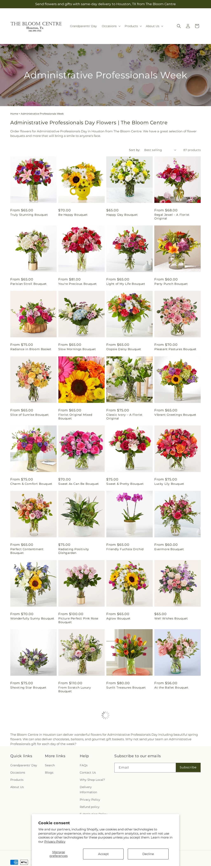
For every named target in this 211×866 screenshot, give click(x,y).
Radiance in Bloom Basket (30, 349)
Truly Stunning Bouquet (29, 215)
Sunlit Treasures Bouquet (126, 687)
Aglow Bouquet (118, 618)
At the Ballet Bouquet (171, 687)
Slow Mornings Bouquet (77, 349)
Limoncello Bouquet (170, 756)
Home (14, 113)
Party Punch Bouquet (171, 284)
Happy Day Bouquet (122, 215)
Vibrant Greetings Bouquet (175, 415)
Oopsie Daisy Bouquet (123, 349)
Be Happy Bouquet (73, 215)
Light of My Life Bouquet (125, 284)
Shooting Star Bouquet (28, 687)
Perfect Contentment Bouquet (26, 551)
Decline (148, 854)
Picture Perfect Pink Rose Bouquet (78, 620)
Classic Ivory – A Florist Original (124, 416)
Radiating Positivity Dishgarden (73, 551)
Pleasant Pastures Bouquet (175, 349)
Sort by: (134, 150)
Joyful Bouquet (118, 756)
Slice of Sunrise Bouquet (29, 415)
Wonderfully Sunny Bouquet (32, 618)
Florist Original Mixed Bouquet (75, 416)
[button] (110, 26)
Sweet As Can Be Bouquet (78, 484)
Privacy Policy (54, 841)
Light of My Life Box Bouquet (33, 756)
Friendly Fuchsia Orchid (125, 549)
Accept (103, 854)
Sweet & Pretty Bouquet (125, 484)
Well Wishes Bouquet (171, 618)
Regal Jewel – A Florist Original (172, 216)
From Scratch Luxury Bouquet (74, 689)
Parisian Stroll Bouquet (28, 284)
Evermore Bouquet (169, 549)
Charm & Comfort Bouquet (31, 484)
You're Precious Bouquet (77, 284)
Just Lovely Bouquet (74, 756)
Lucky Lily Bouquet (169, 484)
